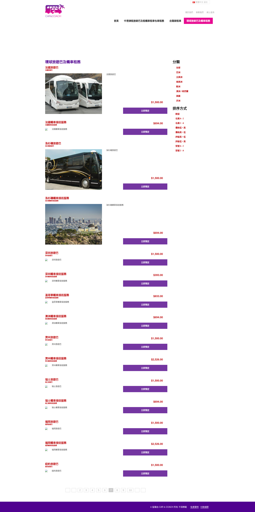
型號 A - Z (179, 145)
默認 (177, 113)
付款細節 (204, 506)
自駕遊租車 (175, 20)
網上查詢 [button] (210, 12)
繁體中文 (201, 2)
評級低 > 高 (180, 141)
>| (143, 490)
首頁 (116, 20)
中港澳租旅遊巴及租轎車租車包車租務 (144, 20)
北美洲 (179, 77)
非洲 (178, 100)
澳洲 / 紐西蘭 (182, 91)
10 (130, 490)
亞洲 (178, 72)
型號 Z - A (179, 150)
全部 (178, 67)
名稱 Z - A (179, 123)
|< (68, 490)
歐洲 (178, 86)
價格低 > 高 (180, 127)
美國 (178, 95)
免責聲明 (194, 506)
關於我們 (189, 12)
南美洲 (179, 81)
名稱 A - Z (179, 118)
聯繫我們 (200, 12)
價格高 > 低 (180, 132)
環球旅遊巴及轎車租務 (198, 20)
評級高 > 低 (180, 136)
